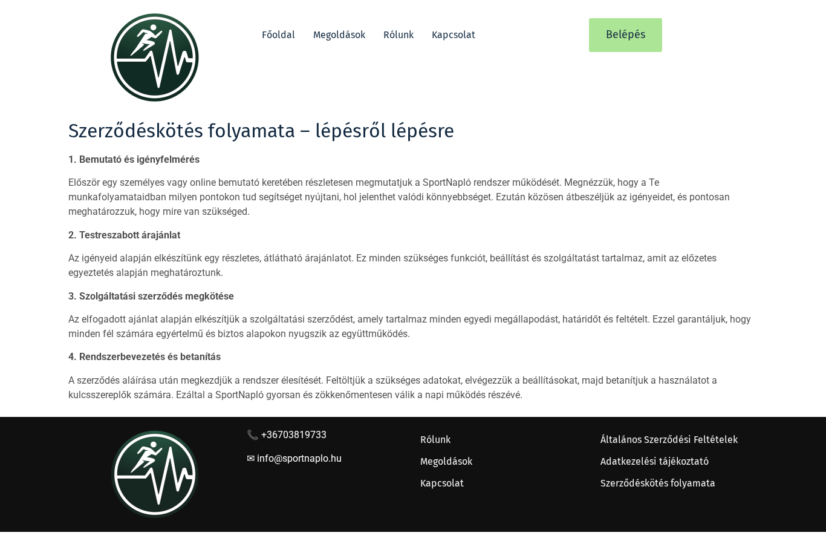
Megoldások (339, 35)
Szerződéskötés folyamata (657, 483)
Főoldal (278, 35)
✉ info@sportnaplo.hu (294, 458)
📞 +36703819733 (287, 435)
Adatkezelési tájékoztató (654, 461)
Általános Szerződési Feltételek (669, 439)
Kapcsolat (453, 35)
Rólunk (398, 35)
